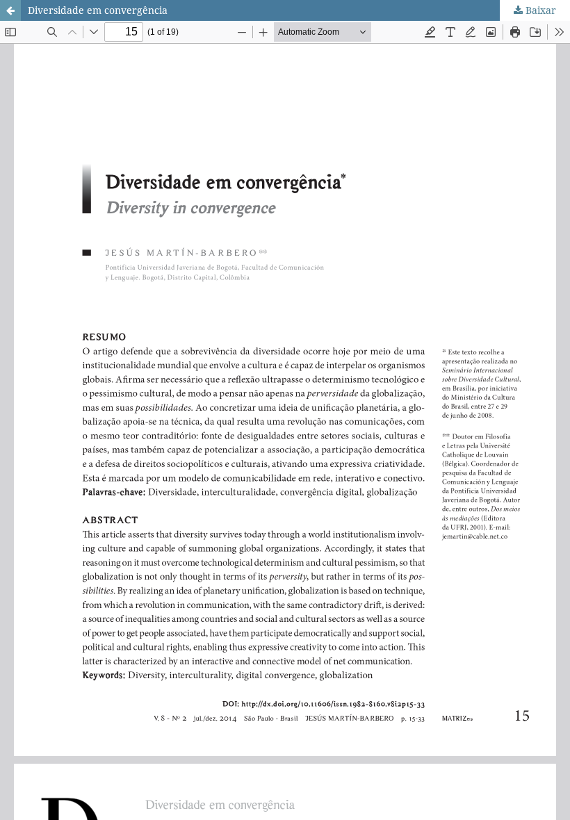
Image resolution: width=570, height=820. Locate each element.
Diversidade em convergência (98, 10)
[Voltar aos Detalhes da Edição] (10, 10)
